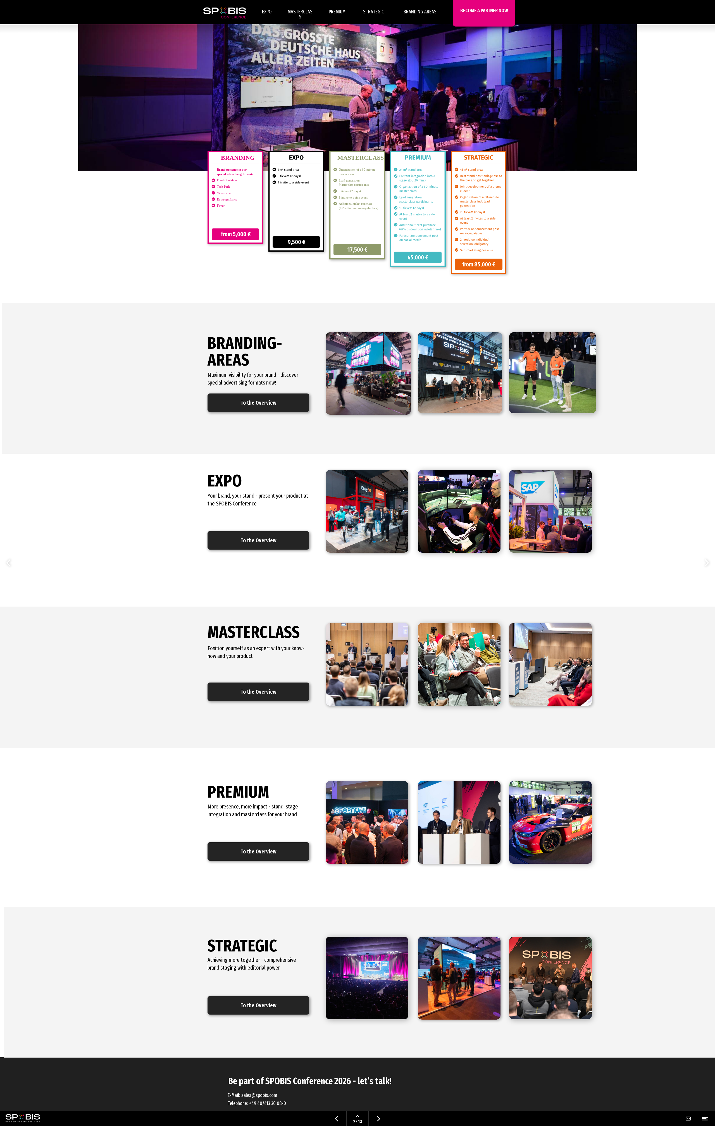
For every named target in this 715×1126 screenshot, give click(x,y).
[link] (420, 16)
